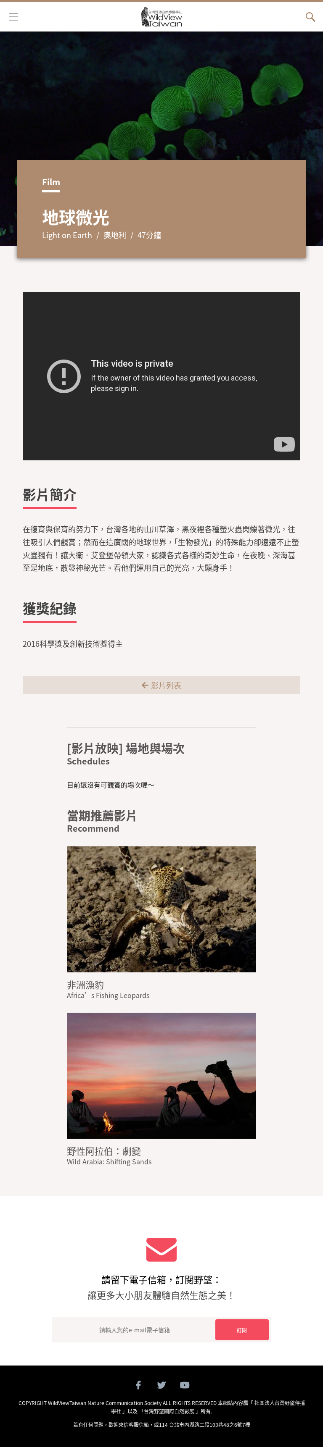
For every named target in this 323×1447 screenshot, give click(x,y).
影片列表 (166, 685)
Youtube (185, 1385)
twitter (161, 1385)
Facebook (138, 1385)
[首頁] (161, 16)
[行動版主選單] (13, 16)
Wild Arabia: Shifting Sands (109, 1161)
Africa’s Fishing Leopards (108, 995)
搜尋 (310, 16)
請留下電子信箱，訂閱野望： (161, 1286)
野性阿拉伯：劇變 (104, 1150)
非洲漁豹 (85, 984)
